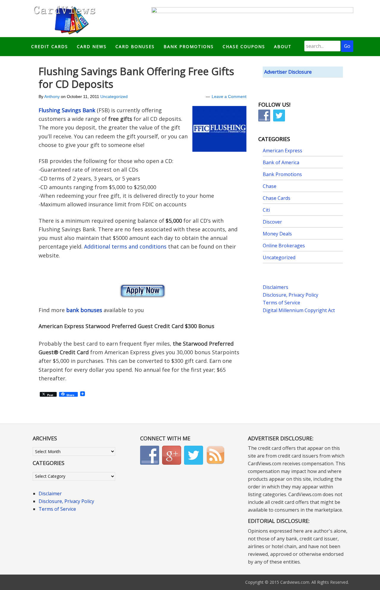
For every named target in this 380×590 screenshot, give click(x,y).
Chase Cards (276, 198)
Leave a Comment (229, 96)
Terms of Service (281, 302)
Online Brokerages (284, 245)
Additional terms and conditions (125, 246)
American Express (282, 150)
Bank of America (281, 162)
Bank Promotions (282, 174)
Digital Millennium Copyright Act (299, 310)
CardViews (63, 18)
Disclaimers (275, 287)
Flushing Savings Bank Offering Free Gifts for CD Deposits (136, 77)
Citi (266, 210)
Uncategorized (114, 96)
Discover (272, 222)
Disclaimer (50, 493)
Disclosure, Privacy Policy (290, 295)
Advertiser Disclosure (288, 72)
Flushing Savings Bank (67, 110)
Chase (269, 186)
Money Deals (277, 233)
